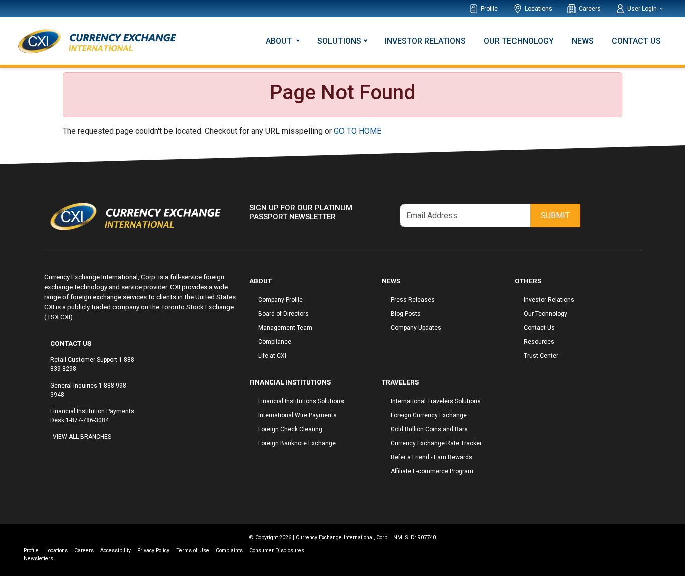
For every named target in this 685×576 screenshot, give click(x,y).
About (280, 41)
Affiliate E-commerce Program (432, 471)
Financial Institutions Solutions (301, 401)
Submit (555, 215)
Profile (489, 8)
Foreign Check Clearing (290, 429)
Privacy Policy (153, 550)
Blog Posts (406, 313)
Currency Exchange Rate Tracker (436, 443)
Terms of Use (192, 550)
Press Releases (413, 299)
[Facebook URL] (52, 455)
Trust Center (541, 355)
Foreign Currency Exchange (429, 415)
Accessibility (115, 550)
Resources (539, 341)
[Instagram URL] (57, 455)
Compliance (274, 341)
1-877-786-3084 (87, 420)
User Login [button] (642, 8)
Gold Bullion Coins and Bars (429, 429)
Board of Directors (283, 313)
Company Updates (416, 327)
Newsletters (38, 558)
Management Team (285, 327)
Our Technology (519, 41)
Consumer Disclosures (276, 550)
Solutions (339, 41)
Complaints (229, 550)
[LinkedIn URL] (67, 455)
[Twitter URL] (62, 455)
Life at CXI (272, 355)
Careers (590, 8)
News (583, 41)
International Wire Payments (297, 415)
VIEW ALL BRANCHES (82, 436)
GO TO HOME (357, 131)
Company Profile (280, 299)
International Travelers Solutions (436, 401)
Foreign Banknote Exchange (297, 443)
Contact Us (636, 41)
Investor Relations (425, 41)
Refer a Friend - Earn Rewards (431, 457)
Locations (538, 8)
